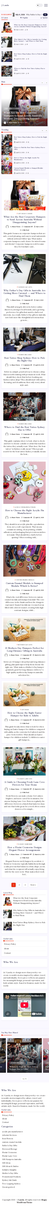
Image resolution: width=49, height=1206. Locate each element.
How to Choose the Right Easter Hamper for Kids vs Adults (24, 714)
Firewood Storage (9, 1149)
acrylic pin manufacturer (12, 1132)
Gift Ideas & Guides (10, 1166)
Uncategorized (8, 1187)
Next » (33, 885)
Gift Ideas (6, 1163)
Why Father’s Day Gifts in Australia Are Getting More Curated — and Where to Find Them (30, 40)
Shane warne (13, 122)
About (6, 949)
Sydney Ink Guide (9, 1180)
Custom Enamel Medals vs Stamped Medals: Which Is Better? (24, 584)
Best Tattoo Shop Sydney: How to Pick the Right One (30, 55)
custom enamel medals (11, 1142)
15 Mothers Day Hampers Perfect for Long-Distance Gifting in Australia (24, 649)
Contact (7, 953)
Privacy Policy (10, 944)
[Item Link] (6, 27)
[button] (39, 5)
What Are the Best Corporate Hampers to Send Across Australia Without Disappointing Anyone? (30, 25)
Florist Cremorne (9, 1152)
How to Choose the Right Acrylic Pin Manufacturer (24, 512)
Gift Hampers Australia (11, 1159)
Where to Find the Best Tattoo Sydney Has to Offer (29, 69)
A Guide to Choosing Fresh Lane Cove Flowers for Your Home (24, 783)
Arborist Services (9, 1135)
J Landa (5, 5)
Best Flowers (7, 1138)
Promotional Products (11, 1177)
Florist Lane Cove (9, 1156)
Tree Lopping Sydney (11, 1184)
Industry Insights (9, 1170)
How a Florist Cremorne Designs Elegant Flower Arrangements (24, 849)
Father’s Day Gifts (9, 1145)
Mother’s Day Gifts (10, 1173)
